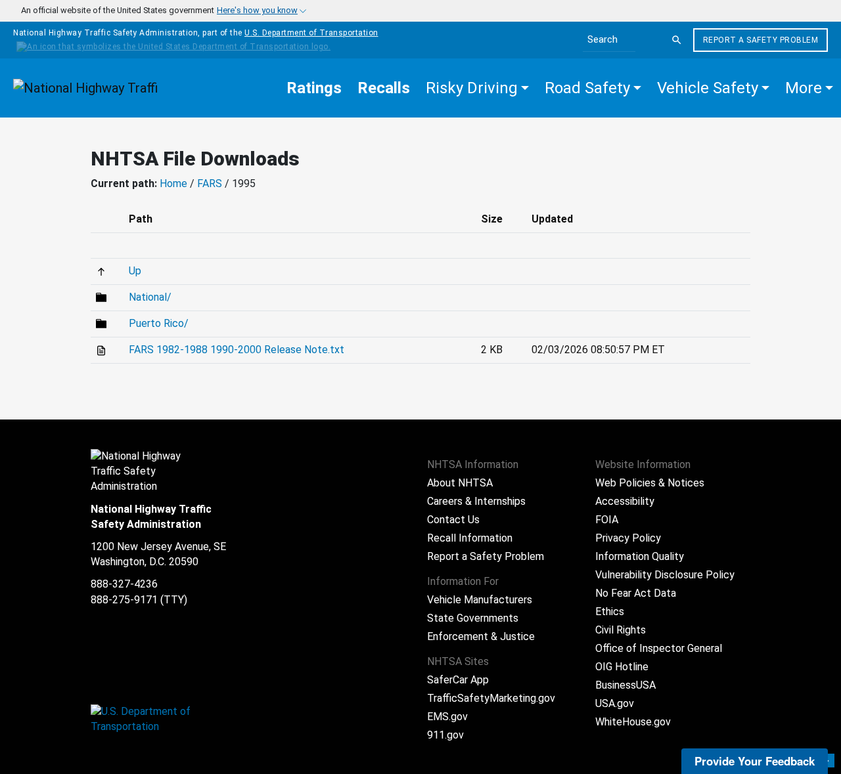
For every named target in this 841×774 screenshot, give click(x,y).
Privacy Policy (628, 538)
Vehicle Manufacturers (479, 599)
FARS (209, 183)
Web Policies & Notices (649, 483)
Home (173, 183)
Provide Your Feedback (754, 761)
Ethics (609, 611)
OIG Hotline (621, 666)
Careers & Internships (476, 501)
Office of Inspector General (658, 648)
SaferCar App (458, 680)
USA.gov (614, 703)
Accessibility (624, 501)
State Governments (472, 618)
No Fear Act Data (635, 593)
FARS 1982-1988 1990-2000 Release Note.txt (236, 349)
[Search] (677, 40)
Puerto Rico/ (159, 323)
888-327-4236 (124, 584)
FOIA (606, 519)
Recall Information (469, 538)
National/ (150, 297)
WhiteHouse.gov (633, 722)
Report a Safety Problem (761, 40)
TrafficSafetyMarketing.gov (491, 698)
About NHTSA (460, 483)
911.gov (445, 735)
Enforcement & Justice (481, 636)
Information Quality (639, 556)
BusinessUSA (625, 685)
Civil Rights (620, 630)
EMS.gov (447, 716)
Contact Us (453, 519)
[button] (477, 88)
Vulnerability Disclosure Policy (665, 575)
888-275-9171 (124, 599)
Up (135, 271)
